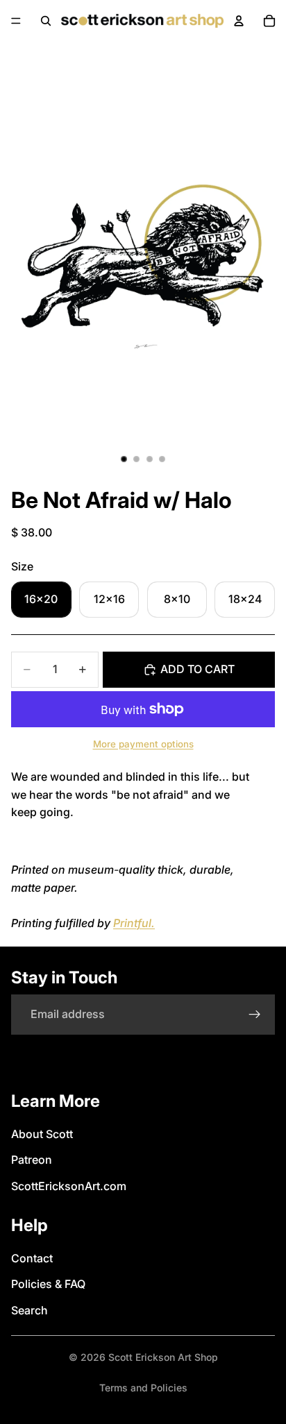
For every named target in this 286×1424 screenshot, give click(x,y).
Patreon (31, 1160)
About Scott (42, 1134)
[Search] (46, 21)
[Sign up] (254, 1014)
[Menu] (16, 21)
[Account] (239, 21)
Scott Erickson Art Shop (163, 1357)
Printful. (134, 923)
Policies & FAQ (48, 1284)
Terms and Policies (143, 1387)
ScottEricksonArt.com (68, 1186)
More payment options (143, 743)
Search (29, 1310)
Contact (32, 1258)
